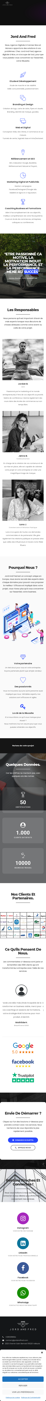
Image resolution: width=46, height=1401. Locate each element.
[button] (42, 1352)
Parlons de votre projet (23, 746)
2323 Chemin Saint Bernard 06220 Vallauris (22, 1343)
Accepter (23, 1379)
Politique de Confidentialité (30, 1398)
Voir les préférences (23, 1392)
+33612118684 (10, 1337)
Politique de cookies (13, 1398)
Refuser (23, 1386)
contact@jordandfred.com (17, 1340)
